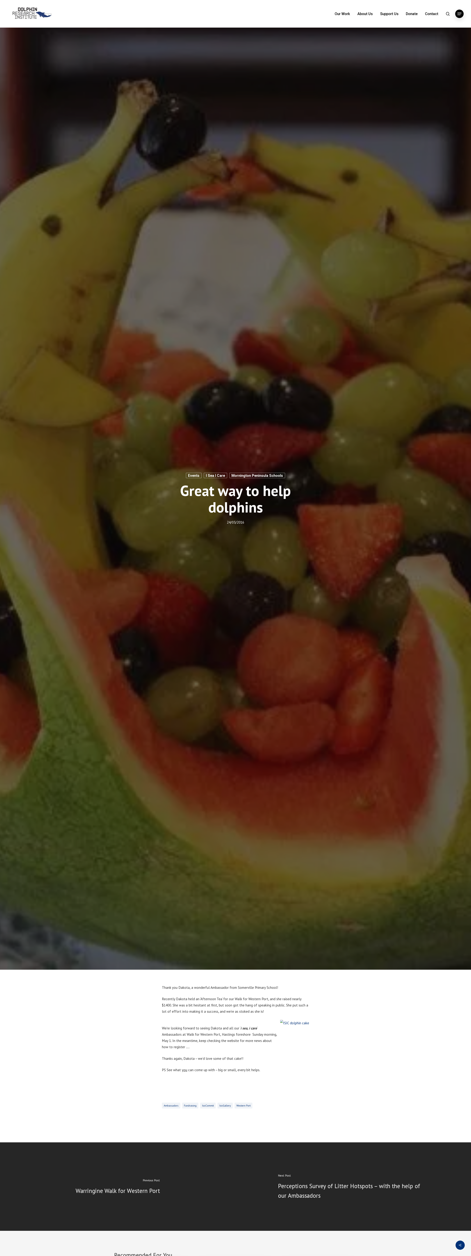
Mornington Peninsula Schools (257, 475)
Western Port (243, 1105)
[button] (459, 14)
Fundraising (190, 1105)
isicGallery (225, 1105)
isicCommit (208, 1105)
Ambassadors (171, 1105)
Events (193, 475)
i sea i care (215, 475)
